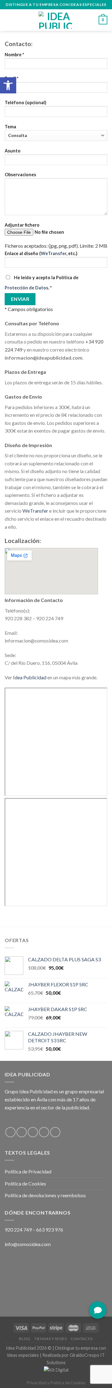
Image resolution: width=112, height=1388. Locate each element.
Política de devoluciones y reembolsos (45, 1195)
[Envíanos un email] (44, 1132)
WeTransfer (53, 253)
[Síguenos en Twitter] (33, 1132)
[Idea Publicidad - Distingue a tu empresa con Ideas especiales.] (56, 20)
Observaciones (20, 174)
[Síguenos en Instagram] (21, 1132)
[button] (97, 1310)
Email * (11, 78)
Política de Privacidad (28, 1171)
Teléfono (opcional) (25, 102)
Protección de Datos (26, 287)
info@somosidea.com (28, 1244)
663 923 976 (49, 1229)
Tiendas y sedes (50, 1338)
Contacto (82, 1338)
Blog (24, 1338)
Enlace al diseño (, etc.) (41, 253)
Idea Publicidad (29, 677)
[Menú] (8, 20)
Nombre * (14, 54)
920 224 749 (18, 1229)
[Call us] (55, 1132)
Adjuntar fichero (22, 225)
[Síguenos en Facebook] (10, 1132)
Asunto (13, 150)
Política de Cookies (25, 1183)
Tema (10, 126)
